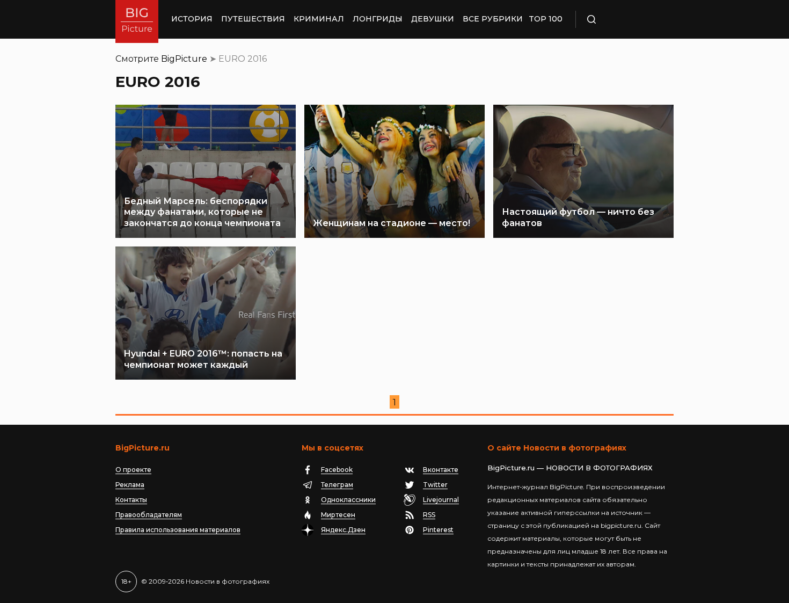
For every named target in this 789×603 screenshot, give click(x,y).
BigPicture (184, 59)
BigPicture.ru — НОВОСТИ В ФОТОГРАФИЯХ (570, 467)
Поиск (622, 19)
